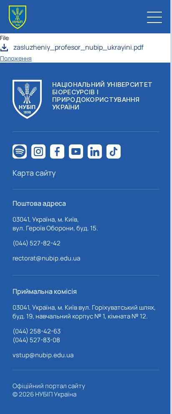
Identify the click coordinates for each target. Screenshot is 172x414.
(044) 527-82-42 (37, 243)
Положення (16, 58)
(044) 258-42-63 (37, 331)
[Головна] (17, 17)
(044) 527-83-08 (36, 340)
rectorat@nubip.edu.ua (46, 258)
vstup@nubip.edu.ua (43, 355)
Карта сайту (34, 173)
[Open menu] (154, 17)
